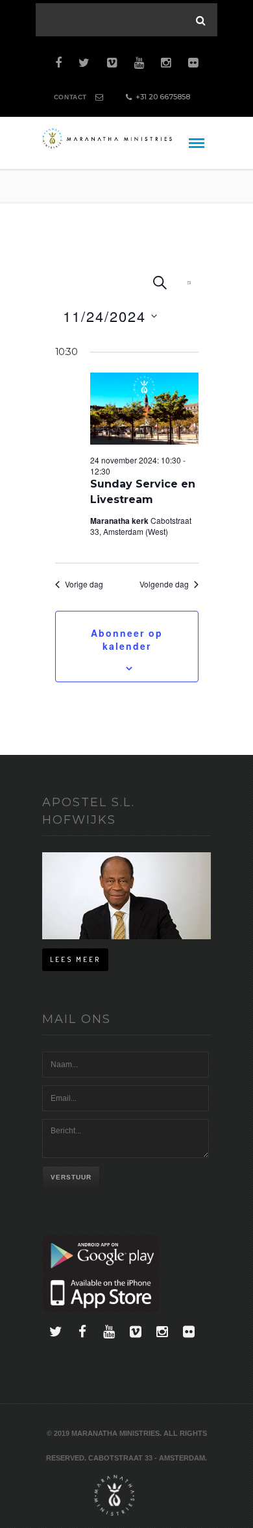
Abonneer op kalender (127, 639)
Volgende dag (164, 584)
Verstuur (71, 1177)
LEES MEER (75, 959)
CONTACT (70, 97)
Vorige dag (84, 584)
